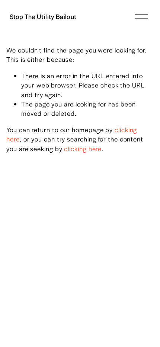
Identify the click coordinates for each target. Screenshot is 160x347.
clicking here (83, 148)
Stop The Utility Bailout (43, 16)
